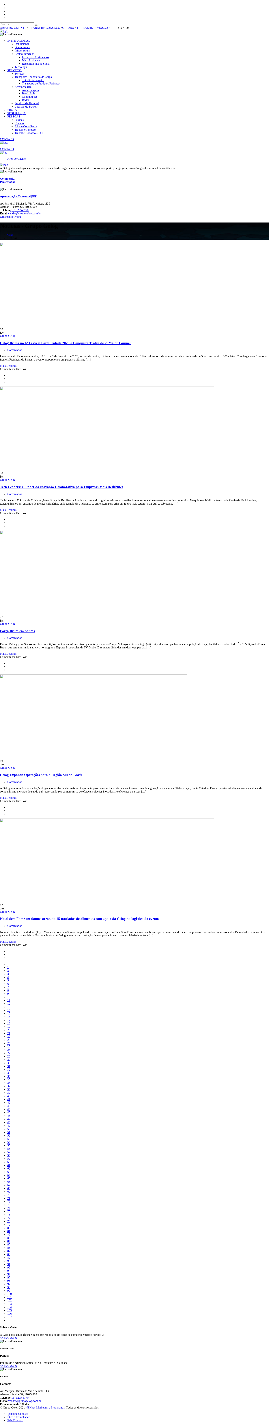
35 (8, 1079)
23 (8, 1039)
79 (8, 1224)
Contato (19, 123)
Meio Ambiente (31, 60)
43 (8, 1105)
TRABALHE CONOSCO (45, 27)
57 (8, 1152)
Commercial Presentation (8, 180)
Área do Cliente (16, 158)
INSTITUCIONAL (18, 40)
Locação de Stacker (26, 106)
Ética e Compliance (26, 126)
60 (8, 1161)
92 (8, 1267)
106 (9, 1313)
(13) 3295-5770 (19, 210)
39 (8, 1092)
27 (8, 1053)
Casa (10, 234)
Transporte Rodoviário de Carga (33, 76)
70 (8, 1194)
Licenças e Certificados (35, 57)
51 (8, 1132)
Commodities (29, 96)
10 (8, 997)
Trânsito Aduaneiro (33, 80)
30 (8, 1062)
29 (8, 1059)
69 (8, 1191)
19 (8, 1026)
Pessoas (19, 119)
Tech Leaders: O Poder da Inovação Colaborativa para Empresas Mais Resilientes (61, 487)
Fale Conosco (15, 1420)
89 (8, 1257)
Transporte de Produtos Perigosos (41, 83)
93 (8, 1270)
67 (8, 1185)
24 (8, 1043)
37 (8, 1086)
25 (8, 1046)
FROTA (12, 109)
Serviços (20, 73)
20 (8, 1029)
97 (8, 1284)
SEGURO (68, 27)
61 (8, 1165)
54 (8, 1142)
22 (8, 1036)
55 (8, 1145)
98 (8, 1287)
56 (8, 1148)
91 (8, 1264)
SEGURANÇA (16, 113)
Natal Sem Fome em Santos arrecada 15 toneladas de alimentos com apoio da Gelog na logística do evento (79, 919)
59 (8, 1158)
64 (8, 1175)
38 (8, 1089)
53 (8, 1138)
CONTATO (7, 139)
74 (8, 1208)
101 (9, 1297)
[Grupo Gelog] (4, 31)
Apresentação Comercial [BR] (18, 196)
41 (8, 1099)
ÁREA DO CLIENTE (13, 27)
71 (8, 1198)
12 (8, 1003)
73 (8, 1204)
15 (8, 1013)
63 (8, 1171)
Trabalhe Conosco (25, 129)
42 (8, 1102)
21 (8, 1033)
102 (9, 1300)
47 (8, 1119)
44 (8, 1109)
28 (8, 1056)
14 (8, 1010)
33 (8, 1072)
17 (8, 1020)
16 (8, 1016)
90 (8, 1260)
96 (8, 1280)
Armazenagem (23, 86)
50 (8, 1128)
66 (8, 1181)
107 (9, 1317)
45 (8, 1112)
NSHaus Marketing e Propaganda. (45, 1407)
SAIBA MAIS (8, 1338)
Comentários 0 (15, 350)
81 (8, 1231)
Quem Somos (22, 47)
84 (8, 1241)
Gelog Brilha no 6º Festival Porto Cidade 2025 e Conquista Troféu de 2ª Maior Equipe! (65, 343)
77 (8, 1218)
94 (8, 1274)
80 (8, 1227)
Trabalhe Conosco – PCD (29, 133)
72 (8, 1201)
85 (8, 1244)
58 (8, 1155)
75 (8, 1211)
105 (9, 1310)
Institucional (22, 43)
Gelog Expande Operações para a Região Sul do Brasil (41, 775)
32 (8, 1069)
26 (8, 1049)
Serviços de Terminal (27, 103)
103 (9, 1303)
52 (8, 1135)
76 (8, 1214)
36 (8, 1082)
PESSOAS (13, 116)
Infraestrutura (22, 50)
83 (8, 1237)
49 (8, 1125)
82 (8, 1234)
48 (8, 1122)
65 (8, 1178)
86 (8, 1247)
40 (8, 1095)
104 (9, 1307)
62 (8, 1168)
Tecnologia (21, 67)
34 (8, 1076)
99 (8, 1290)
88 (8, 1254)
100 (9, 1293)
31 (8, 1066)
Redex (25, 100)
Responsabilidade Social (36, 63)
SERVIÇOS (14, 70)
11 (8, 1000)
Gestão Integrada (24, 53)
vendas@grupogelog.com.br (24, 213)
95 (8, 1277)
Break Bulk (28, 93)
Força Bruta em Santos (17, 631)
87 (8, 1251)
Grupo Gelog (7, 335)
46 (8, 1115)
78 (8, 1221)
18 (8, 1023)
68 (8, 1188)
